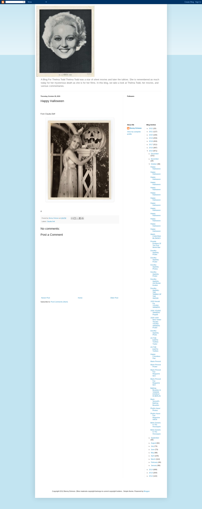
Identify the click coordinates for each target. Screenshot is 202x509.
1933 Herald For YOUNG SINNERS (155, 304)
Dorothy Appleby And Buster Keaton (155, 282)
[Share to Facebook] (80, 218)
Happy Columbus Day (155, 356)
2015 (151, 151)
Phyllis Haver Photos (155, 409)
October (154, 164)
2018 (151, 141)
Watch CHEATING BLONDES (155, 236)
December (155, 154)
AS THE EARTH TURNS (154, 349)
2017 (151, 145)
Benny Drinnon (136, 128)
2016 (151, 148)
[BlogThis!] (74, 218)
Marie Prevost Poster (155, 366)
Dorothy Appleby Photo (154, 333)
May (152, 453)
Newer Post (45, 298)
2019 (151, 138)
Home (80, 298)
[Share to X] (77, 218)
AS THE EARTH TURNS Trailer (154, 341)
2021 (151, 132)
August (154, 443)
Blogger (147, 491)
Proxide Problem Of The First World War (155, 244)
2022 (151, 128)
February (154, 462)
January (154, 465)
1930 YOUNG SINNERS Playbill (155, 313)
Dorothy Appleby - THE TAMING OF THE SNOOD (155, 293)
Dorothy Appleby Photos (154, 267)
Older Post (114, 298)
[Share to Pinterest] (82, 218)
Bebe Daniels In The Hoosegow (155, 425)
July (152, 446)
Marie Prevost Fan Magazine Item (155, 373)
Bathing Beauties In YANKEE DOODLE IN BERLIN (155, 392)
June (153, 450)
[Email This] (72, 218)
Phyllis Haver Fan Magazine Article (155, 416)
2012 (151, 476)
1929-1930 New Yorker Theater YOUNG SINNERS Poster (155, 323)
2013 (151, 473)
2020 (151, 135)
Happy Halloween (155, 168)
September (155, 438)
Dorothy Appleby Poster (154, 253)
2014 (151, 470)
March (153, 459)
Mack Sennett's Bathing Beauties (154, 402)
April (153, 456)
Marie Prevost (155, 361)
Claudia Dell (51, 221)
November (155, 159)
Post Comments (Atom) (59, 302)
